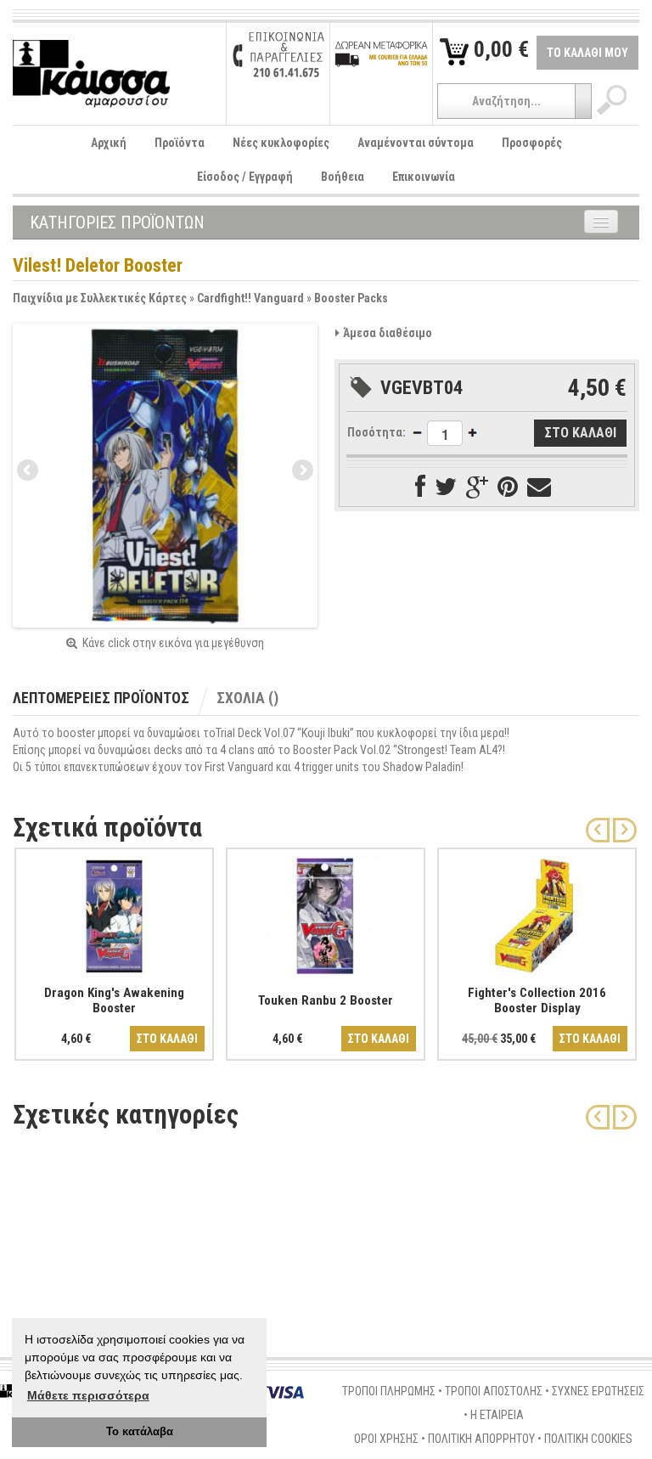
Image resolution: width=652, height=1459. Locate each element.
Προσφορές (532, 142)
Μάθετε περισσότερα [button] (88, 1395)
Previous (29, 471)
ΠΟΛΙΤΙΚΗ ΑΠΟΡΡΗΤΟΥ (481, 1438)
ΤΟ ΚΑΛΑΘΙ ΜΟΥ (587, 52)
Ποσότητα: (376, 432)
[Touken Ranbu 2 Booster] (326, 913)
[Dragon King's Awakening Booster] (114, 913)
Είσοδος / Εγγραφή (245, 176)
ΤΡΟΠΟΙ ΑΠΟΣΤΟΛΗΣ (493, 1391)
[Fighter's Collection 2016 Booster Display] (537, 913)
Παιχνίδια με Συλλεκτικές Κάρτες (100, 298)
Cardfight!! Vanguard (250, 298)
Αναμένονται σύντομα (415, 142)
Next (301, 471)
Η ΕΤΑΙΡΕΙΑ (497, 1415)
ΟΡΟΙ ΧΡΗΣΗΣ (386, 1438)
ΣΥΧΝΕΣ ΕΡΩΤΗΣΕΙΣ (598, 1391)
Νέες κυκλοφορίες (281, 142)
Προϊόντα (180, 142)
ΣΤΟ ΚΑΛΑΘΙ (167, 1038)
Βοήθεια (342, 176)
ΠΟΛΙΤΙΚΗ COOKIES (588, 1438)
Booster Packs (351, 298)
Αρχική (108, 142)
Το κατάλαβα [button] (139, 1432)
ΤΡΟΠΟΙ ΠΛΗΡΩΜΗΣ (389, 1391)
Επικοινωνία (423, 176)
